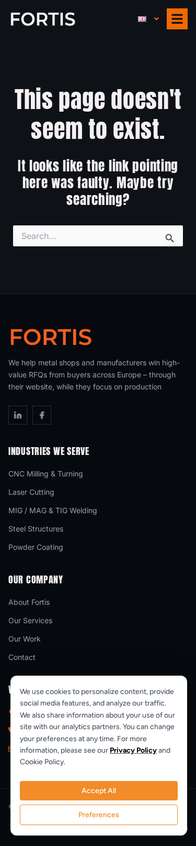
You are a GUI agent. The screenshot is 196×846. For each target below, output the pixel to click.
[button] (148, 19)
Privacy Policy (133, 750)
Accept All (99, 790)
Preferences (98, 814)
